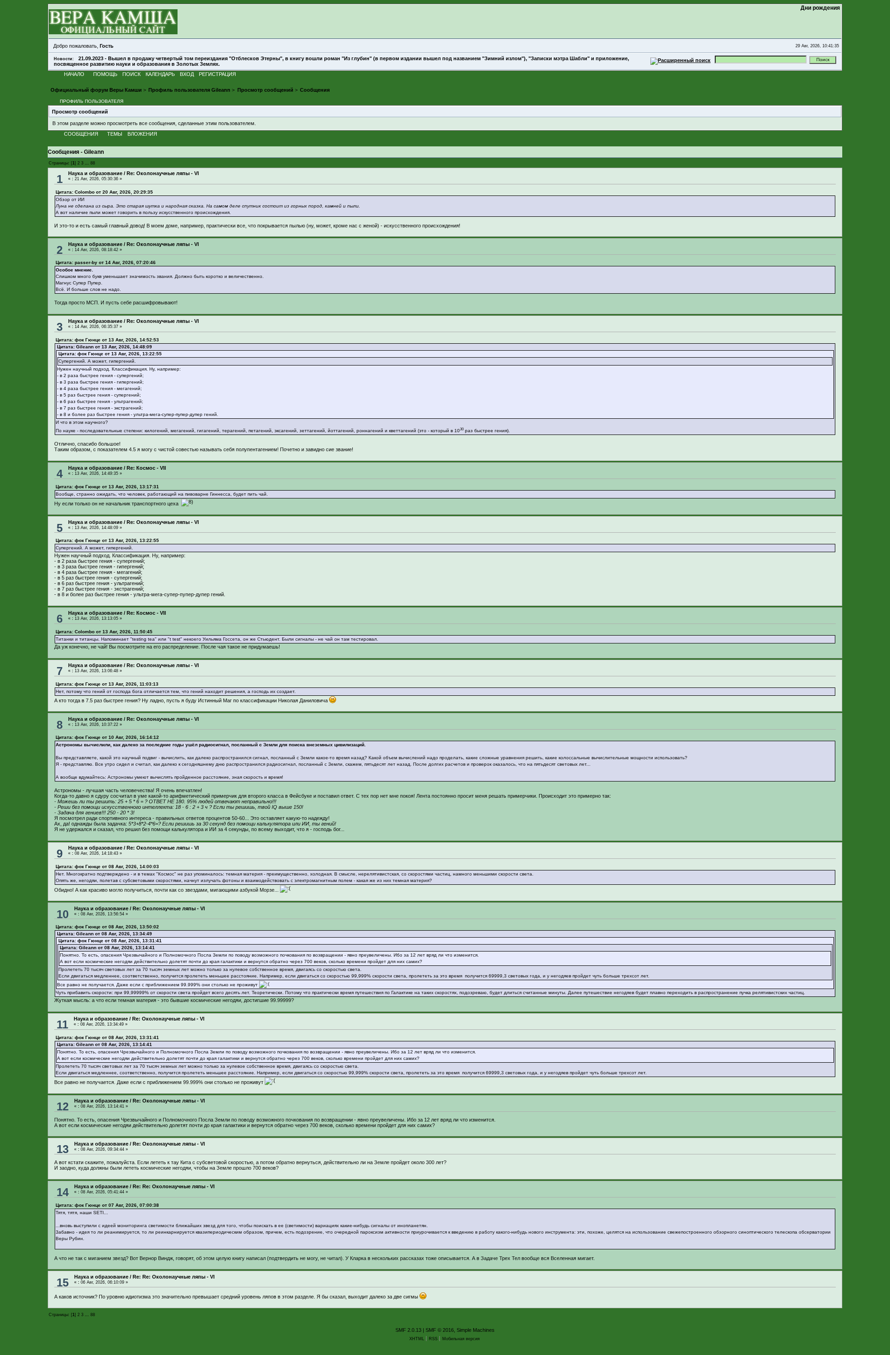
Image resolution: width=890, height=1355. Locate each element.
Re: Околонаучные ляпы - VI (163, 173)
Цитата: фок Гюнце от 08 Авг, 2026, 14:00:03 (107, 866)
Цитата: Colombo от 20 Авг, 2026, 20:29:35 (104, 192)
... (87, 162)
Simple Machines (476, 1330)
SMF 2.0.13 (408, 1330)
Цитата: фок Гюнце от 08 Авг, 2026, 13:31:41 (110, 940)
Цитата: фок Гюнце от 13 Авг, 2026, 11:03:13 (107, 684)
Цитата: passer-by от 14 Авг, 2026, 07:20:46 (106, 262)
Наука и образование (95, 173)
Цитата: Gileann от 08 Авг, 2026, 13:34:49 (104, 933)
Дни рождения (821, 8)
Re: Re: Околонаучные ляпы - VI (174, 1186)
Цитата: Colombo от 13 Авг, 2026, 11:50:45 (104, 631)
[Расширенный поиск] (680, 59)
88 (92, 162)
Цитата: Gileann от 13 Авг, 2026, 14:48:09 (104, 346)
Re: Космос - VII (146, 468)
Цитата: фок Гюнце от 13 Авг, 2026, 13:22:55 (110, 353)
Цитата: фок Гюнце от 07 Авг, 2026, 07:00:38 (107, 1205)
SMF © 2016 (440, 1330)
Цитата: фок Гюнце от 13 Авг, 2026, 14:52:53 (107, 339)
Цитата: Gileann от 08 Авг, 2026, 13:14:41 (107, 947)
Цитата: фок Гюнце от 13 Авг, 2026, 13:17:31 (107, 486)
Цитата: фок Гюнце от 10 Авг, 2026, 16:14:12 (107, 737)
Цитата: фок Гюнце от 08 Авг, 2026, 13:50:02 (107, 926)
